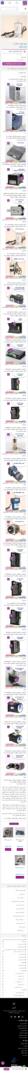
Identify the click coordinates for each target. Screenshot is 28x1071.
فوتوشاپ (22, 962)
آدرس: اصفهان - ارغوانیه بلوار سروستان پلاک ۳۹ (14, 1011)
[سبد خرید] (9, 3)
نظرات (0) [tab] (24, 73)
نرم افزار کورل (21, 968)
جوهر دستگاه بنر (22, 927)
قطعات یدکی (10, 69)
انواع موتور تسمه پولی (19, 69)
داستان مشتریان (18, 987)
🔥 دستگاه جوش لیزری (20, 923)
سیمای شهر (20, 984)
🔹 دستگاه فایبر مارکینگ (20, 919)
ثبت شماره (6, 1069)
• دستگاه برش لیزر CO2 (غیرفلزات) (18, 901)
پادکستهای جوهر (19, 992)
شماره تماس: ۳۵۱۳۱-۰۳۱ (14, 1013)
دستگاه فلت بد (21, 954)
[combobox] (9, 9)
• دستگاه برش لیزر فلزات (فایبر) (19, 916)
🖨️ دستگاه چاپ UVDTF (20, 890)
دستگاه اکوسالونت (20, 947)
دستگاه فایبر (20, 976)
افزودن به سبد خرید (20, 877)
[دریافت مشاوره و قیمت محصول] (2, 1063)
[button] (25, 8)
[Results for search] (9, 11)
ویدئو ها (22, 971)
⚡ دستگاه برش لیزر (21, 898)
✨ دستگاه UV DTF (21, 930)
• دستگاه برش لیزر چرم (20, 905)
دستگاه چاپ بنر (22, 894)
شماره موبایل (23, 57)
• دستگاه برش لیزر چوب (20, 908)
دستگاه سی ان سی (18, 973)
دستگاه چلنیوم (21, 960)
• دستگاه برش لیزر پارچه (20, 912)
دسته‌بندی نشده (21, 944)
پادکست (22, 990)
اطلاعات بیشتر (20, 849)
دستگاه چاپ (20, 979)
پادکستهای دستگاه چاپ (18, 995)
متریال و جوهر (21, 965)
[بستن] (2, 1069)
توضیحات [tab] (20, 73)
